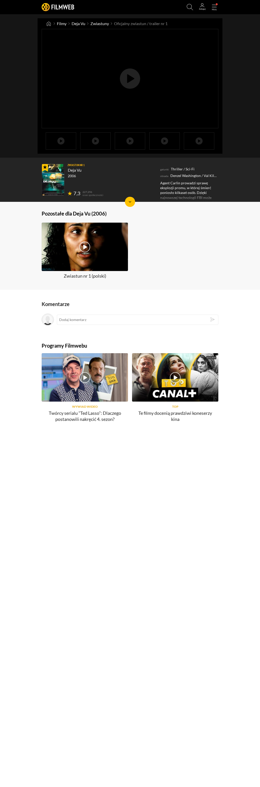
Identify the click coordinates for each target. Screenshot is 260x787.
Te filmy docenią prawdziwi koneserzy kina (175, 416)
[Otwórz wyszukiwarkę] (190, 7)
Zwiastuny (99, 23)
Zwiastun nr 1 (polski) (85, 276)
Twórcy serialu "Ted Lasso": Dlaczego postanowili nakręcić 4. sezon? (85, 416)
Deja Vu (78, 23)
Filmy (62, 23)
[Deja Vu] (53, 179)
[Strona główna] (49, 23)
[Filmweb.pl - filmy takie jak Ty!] (58, 7)
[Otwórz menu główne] (214, 7)
